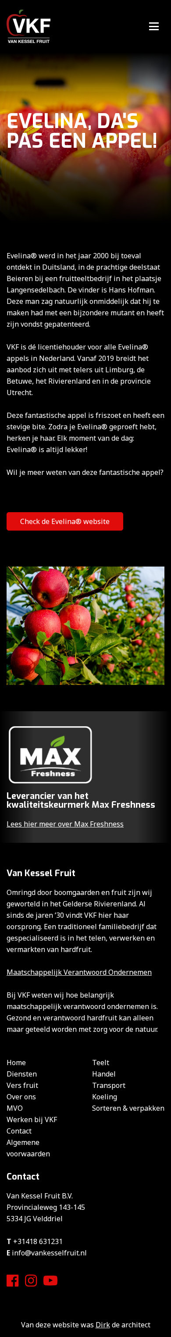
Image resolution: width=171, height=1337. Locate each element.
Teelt (100, 1062)
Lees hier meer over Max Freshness (65, 824)
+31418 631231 (38, 1241)
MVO (15, 1108)
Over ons (21, 1097)
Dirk (103, 1325)
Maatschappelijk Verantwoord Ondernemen (79, 972)
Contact (19, 1131)
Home (16, 1062)
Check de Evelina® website (65, 521)
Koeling (104, 1097)
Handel (104, 1074)
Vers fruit (22, 1085)
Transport (108, 1085)
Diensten (22, 1074)
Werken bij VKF (32, 1119)
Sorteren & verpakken (128, 1108)
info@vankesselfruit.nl (49, 1253)
